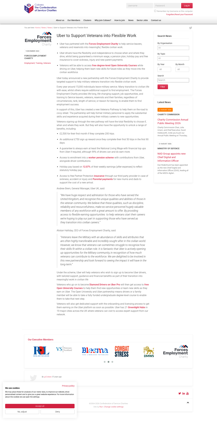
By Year (161, 64)
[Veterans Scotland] (68, 351)
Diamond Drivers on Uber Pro (104, 284)
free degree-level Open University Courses (114, 65)
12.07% (86, 166)
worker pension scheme (101, 157)
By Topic (161, 54)
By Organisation (165, 43)
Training (39, 63)
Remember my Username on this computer (175, 11)
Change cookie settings (114, 407)
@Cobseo (48, 377)
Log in (187, 5)
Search (161, 76)
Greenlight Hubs (136, 307)
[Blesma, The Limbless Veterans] (95, 351)
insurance (99, 175)
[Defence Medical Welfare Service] (149, 351)
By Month (180, 64)
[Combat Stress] (122, 351)
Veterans (47, 63)
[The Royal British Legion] (41, 351)
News (43, 28)
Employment (29, 63)
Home (37, 28)
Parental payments (103, 179)
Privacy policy (68, 386)
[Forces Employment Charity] (176, 351)
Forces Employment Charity (103, 43)
